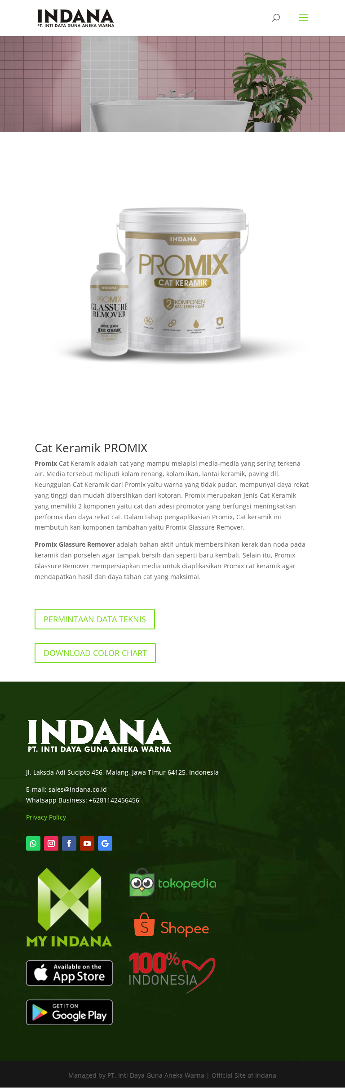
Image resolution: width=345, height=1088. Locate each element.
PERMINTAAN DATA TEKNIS (95, 619)
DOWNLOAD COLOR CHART (95, 652)
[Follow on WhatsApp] (33, 843)
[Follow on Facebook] (69, 843)
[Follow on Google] (105, 843)
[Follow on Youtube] (87, 843)
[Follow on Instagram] (51, 843)
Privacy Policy (46, 817)
